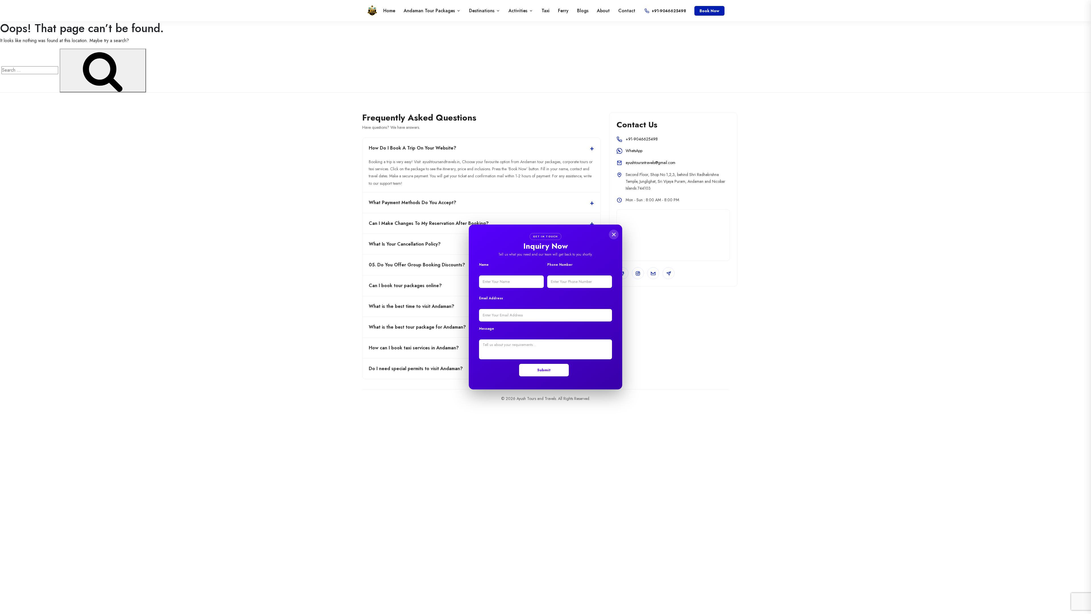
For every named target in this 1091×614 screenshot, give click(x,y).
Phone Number (559, 264)
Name (484, 264)
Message (486, 328)
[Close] (614, 234)
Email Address (491, 298)
